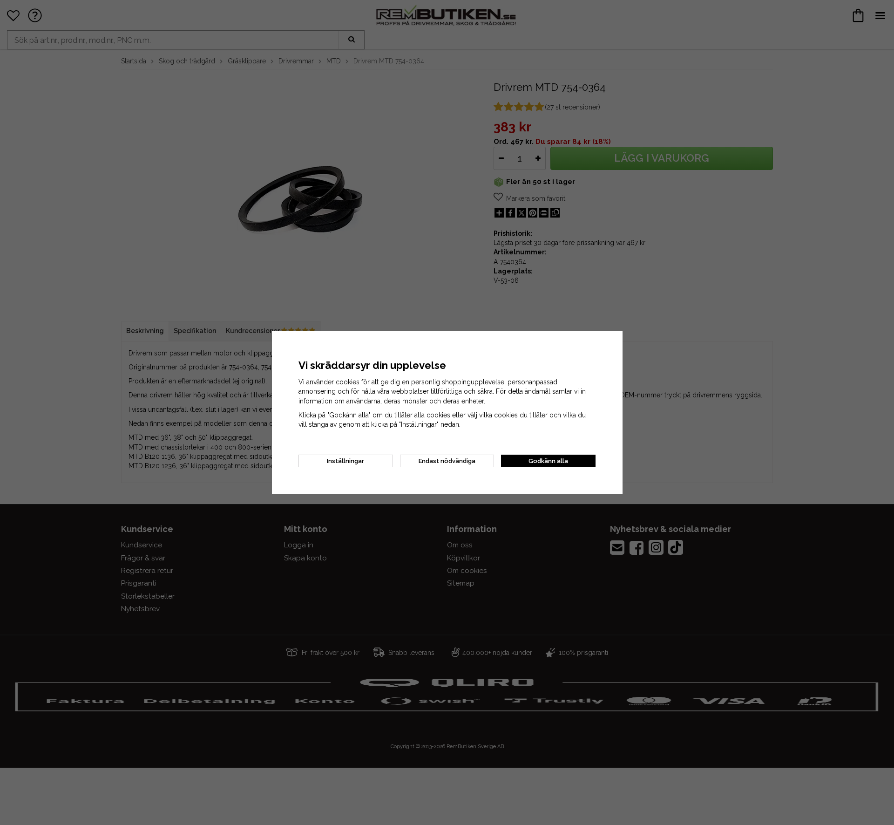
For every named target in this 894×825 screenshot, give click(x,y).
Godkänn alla (548, 460)
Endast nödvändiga (447, 460)
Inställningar (345, 460)
